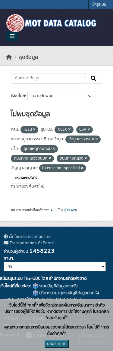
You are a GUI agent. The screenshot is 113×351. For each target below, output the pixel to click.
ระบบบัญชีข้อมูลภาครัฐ (58, 286)
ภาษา (8, 258)
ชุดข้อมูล (28, 57)
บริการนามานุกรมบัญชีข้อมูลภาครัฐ (68, 293)
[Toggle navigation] (12, 36)
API (52, 210)
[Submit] (94, 78)
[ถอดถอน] (34, 129)
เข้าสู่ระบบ (99, 5)
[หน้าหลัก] (9, 57)
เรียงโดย (18, 96)
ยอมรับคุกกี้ (56, 344)
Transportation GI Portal (31, 243)
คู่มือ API (70, 210)
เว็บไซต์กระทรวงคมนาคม (29, 237)
